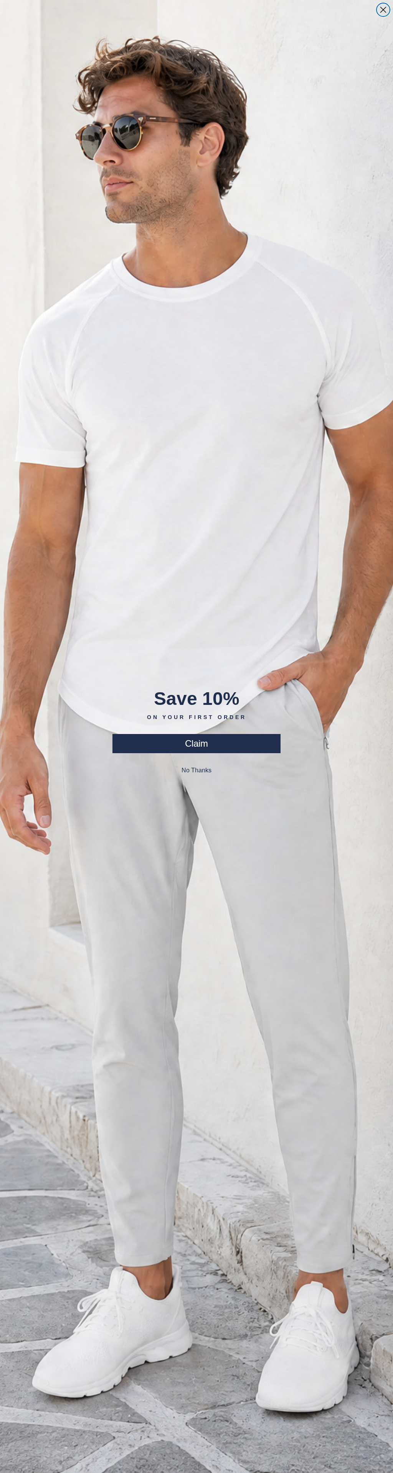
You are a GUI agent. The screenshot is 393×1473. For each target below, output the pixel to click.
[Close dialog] (383, 9)
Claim (196, 743)
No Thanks (196, 770)
